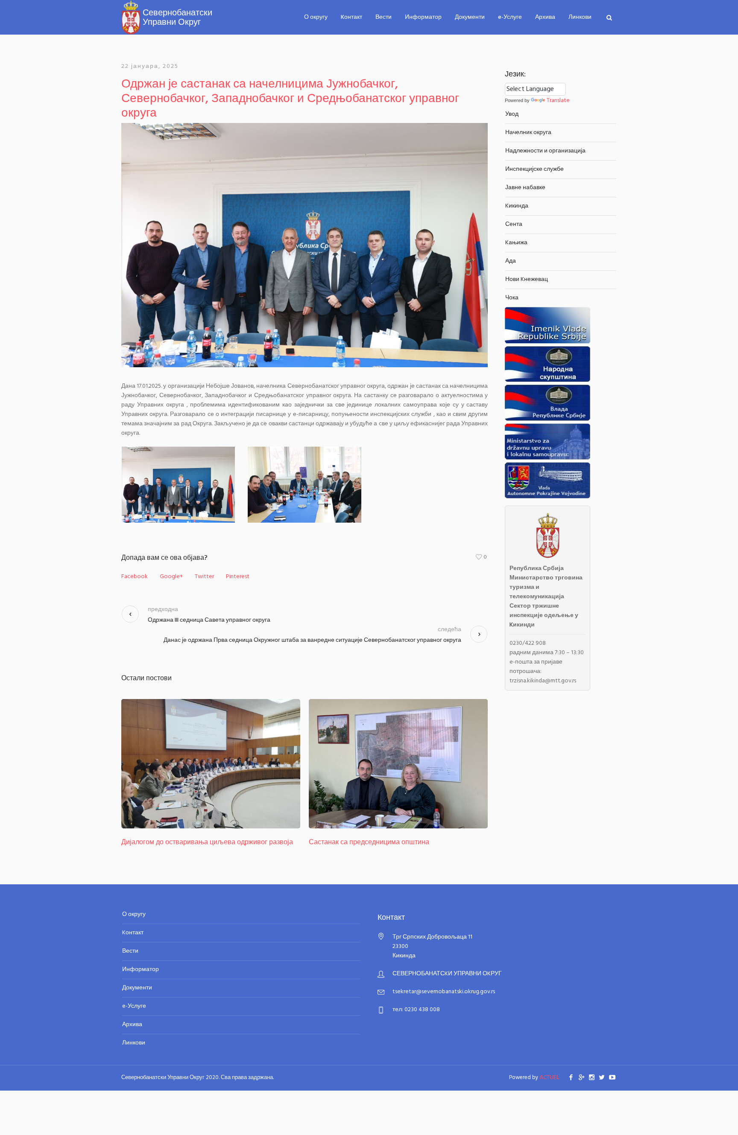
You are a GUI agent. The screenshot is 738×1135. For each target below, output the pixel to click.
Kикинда (516, 206)
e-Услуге (134, 1006)
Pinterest (237, 577)
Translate (558, 100)
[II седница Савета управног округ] (398, 763)
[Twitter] (601, 1077)
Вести (130, 951)
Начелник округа (528, 132)
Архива (132, 1025)
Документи (137, 988)
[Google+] (581, 1077)
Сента (513, 224)
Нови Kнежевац (526, 279)
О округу (134, 914)
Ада (510, 261)
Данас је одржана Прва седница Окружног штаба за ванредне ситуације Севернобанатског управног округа (312, 640)
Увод (511, 114)
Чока (511, 298)
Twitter (204, 577)
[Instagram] (591, 1077)
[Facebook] (571, 1077)
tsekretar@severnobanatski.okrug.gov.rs (443, 992)
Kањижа (516, 243)
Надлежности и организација (545, 151)
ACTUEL (549, 1077)
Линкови (133, 1043)
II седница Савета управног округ (361, 842)
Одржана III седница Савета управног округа (209, 620)
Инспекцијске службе (534, 169)
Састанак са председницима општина (181, 842)
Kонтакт (133, 933)
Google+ (171, 577)
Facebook (134, 577)
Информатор (140, 969)
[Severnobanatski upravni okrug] (166, 13)
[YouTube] (612, 1077)
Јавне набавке (525, 188)
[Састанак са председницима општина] (210, 763)
